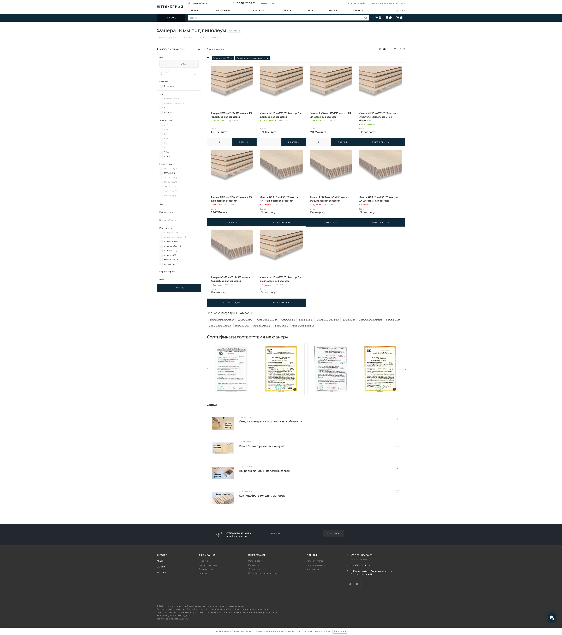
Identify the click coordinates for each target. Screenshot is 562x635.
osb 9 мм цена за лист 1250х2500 (172, 619)
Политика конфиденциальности (264, 573)
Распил (161, 572)
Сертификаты (206, 569)
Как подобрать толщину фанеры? (262, 495)
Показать (179, 288)
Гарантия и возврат (208, 565)
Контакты (203, 573)
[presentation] (207, 369)
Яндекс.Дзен (357, 584)
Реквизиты (253, 565)
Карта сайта (313, 569)
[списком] (400, 49)
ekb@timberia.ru (360, 565)
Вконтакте (350, 584)
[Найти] (366, 17)
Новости (203, 561)
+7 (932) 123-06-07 (245, 3)
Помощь (312, 555)
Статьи (161, 566)
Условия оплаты (315, 561)
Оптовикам (254, 569)
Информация (257, 555)
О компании (207, 555)
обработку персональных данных (175, 615)
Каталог (162, 555)
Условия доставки (316, 565)
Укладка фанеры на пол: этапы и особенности (270, 421)
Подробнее (324, 631)
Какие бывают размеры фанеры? (262, 446)
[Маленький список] (380, 49)
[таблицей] (404, 49)
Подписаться (334, 533)
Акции (161, 561)
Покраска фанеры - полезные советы (264, 471)
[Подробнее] (397, 419)
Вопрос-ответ (255, 561)
